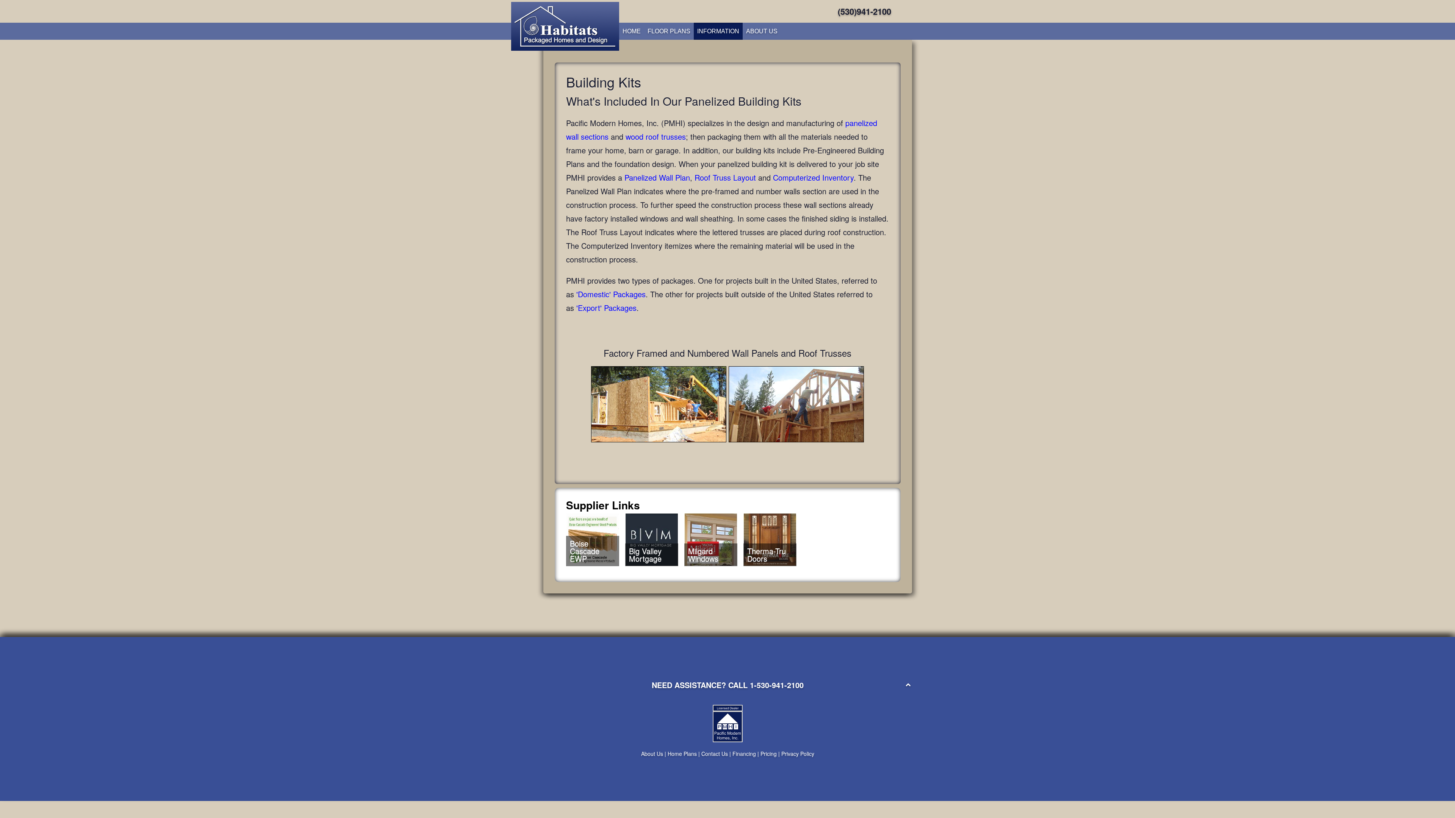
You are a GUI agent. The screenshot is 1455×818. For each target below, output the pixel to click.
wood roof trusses (656, 136)
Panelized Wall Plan (657, 177)
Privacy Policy (797, 753)
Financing (744, 753)
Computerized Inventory (813, 177)
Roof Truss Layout (725, 177)
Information (718, 31)
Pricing (768, 753)
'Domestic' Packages (611, 294)
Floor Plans (669, 31)
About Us (762, 31)
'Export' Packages (606, 307)
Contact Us (714, 753)
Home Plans (682, 753)
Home (632, 31)
